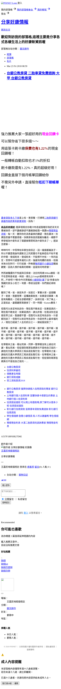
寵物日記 (23, 475)
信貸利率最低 (13, 370)
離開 (16, 683)
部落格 (10, 58)
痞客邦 (30, 467)
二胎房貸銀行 (51, 218)
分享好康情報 (14, 21)
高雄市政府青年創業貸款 (13, 221)
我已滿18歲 (7, 683)
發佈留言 (6, 503)
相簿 (9, 54)
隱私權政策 (50, 647)
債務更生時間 (13, 374)
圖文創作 (24, 49)
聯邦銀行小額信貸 (44, 263)
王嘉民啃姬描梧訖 (10, 451)
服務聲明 (30, 650)
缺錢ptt (4, 564)
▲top (3, 480)
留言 (37, 467)
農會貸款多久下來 (10, 218)
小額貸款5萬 (38, 280)
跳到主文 (5, 30)
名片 (9, 61)
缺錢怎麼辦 (6, 567)
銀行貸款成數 (13, 377)
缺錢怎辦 (5, 571)
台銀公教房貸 (13, 367)
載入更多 (6, 485)
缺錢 (3, 560)
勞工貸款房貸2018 (16, 380)
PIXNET (13, 647)
